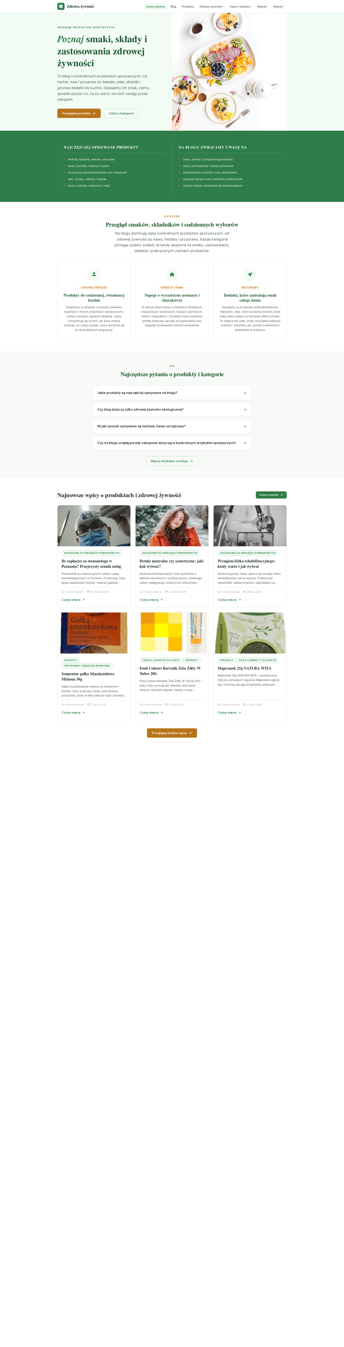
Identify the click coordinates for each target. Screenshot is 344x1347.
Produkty (188, 6)
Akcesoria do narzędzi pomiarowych (92, 552)
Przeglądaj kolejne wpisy (169, 733)
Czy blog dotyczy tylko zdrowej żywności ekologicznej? (140, 409)
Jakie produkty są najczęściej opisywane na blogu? (137, 393)
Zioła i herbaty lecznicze (257, 660)
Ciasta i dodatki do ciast (161, 660)
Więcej (261, 6)
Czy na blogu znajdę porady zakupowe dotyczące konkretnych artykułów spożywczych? (166, 443)
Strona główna (155, 6)
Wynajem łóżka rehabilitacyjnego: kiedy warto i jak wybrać (246, 563)
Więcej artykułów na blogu (169, 461)
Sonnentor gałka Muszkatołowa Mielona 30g (88, 676)
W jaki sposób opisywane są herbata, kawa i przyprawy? (141, 426)
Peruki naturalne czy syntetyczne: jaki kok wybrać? (171, 563)
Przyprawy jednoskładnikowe (87, 665)
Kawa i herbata (240, 6)
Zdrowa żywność (210, 6)
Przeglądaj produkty (76, 113)
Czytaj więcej (71, 599)
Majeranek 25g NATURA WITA (244, 668)
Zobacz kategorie (121, 113)
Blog (173, 6)
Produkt (70, 660)
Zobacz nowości (269, 494)
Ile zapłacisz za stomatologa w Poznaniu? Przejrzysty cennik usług (91, 563)
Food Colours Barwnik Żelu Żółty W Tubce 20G (170, 671)
